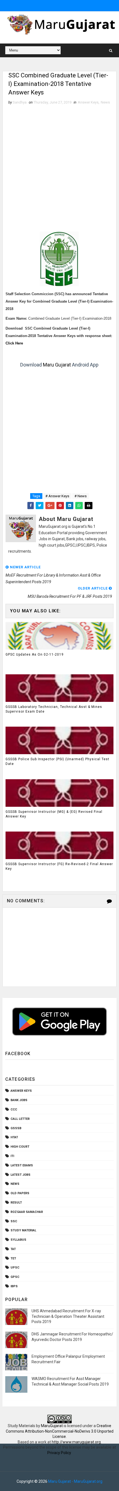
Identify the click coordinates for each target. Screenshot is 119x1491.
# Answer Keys (57, 496)
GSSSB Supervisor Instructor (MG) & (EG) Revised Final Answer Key (54, 814)
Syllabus (18, 1240)
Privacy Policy (59, 1453)
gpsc (15, 1277)
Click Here (14, 343)
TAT (13, 1249)
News (105, 102)
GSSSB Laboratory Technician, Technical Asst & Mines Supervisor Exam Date (54, 709)
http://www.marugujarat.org (76, 1442)
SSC (14, 1221)
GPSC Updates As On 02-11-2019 (35, 654)
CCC (14, 1109)
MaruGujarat (52, 1426)
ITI (12, 1156)
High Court (20, 1146)
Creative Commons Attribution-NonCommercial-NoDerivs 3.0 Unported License (59, 1431)
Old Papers (20, 1193)
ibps (14, 1286)
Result (16, 1202)
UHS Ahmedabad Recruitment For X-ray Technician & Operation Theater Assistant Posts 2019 (68, 1316)
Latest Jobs (20, 1175)
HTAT (14, 1137)
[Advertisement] (59, 167)
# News (80, 496)
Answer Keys (88, 102)
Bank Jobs (19, 1100)
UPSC (15, 1267)
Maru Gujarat (57, 365)
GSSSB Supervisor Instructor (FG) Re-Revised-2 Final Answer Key (59, 866)
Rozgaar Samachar (27, 1212)
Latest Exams (22, 1165)
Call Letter (20, 1119)
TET (13, 1258)
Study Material (23, 1230)
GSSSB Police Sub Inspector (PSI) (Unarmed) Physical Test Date (57, 761)
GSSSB (16, 1128)
